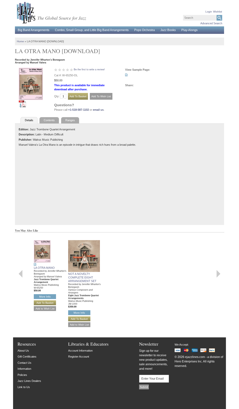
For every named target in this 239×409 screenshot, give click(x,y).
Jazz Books (168, 30)
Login (208, 11)
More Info (45, 296)
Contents (49, 120)
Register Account (78, 356)
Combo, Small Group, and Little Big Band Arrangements (92, 30)
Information (24, 368)
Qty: (56, 96)
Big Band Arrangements (33, 30)
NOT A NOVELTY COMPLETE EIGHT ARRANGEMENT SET (82, 277)
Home (20, 41)
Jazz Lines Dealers (29, 380)
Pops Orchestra (144, 30)
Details (29, 120)
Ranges (70, 120)
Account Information (80, 350)
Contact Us (24, 362)
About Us (23, 350)
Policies (22, 374)
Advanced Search (211, 23)
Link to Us (24, 387)
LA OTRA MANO (44, 267)
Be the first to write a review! (89, 69)
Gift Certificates (27, 356)
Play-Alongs (189, 30)
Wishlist (217, 11)
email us (98, 109)
